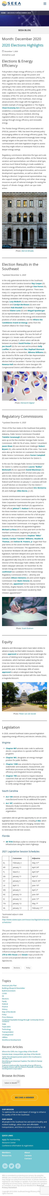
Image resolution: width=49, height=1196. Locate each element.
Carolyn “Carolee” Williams (21, 538)
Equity (4, 1001)
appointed (18, 584)
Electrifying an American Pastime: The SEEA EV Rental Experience (22, 1062)
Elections (17, 968)
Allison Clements (18, 578)
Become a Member (24, 1097)
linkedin (5, 1166)
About (27, 1152)
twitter (11, 1166)
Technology (6, 1029)
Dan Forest (38, 286)
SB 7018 (9, 842)
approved (6, 672)
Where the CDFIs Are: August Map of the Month (20, 1051)
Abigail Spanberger (36, 310)
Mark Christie (23, 581)
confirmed (6, 572)
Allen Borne (22, 491)
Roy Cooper (37, 283)
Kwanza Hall (7, 364)
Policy (28, 968)
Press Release (7, 1017)
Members (6, 1152)
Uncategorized (7, 1034)
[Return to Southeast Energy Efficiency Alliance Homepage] (11, 5)
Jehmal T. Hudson (21, 508)
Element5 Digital (27, 403)
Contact (28, 1158)
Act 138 (9, 797)
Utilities (5, 1037)
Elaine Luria (15, 310)
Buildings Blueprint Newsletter (13, 988)
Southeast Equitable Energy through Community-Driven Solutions (23, 1021)
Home (3, 13)
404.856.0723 (31, 1185)
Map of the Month (9, 1012)
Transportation (7, 1032)
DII (3, 996)
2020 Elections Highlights (22, 45)
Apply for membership (11, 1139)
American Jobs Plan (9, 985)
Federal (5, 1004)
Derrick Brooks (27, 251)
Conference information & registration (17, 1145)
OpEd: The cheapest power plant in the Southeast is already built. (21, 1058)
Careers (28, 1155)
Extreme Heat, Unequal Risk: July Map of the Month (21, 1054)
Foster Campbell (37, 455)
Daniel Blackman (33, 470)
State (4, 1024)
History (4, 1009)
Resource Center (9, 1142)
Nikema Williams (35, 352)
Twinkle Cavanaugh (11, 437)
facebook (18, 1166)
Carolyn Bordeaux (21, 304)
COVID (4, 993)
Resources (6, 1155)
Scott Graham (27, 628)
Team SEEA (6, 1027)
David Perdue (25, 343)
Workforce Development (11, 1040)
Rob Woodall (16, 307)
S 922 (38, 821)
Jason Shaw (7, 446)
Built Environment (8, 991)
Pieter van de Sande (27, 713)
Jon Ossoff (6, 346)
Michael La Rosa (9, 529)
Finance (5, 1006)
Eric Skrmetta (40, 488)
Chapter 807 (11, 748)
